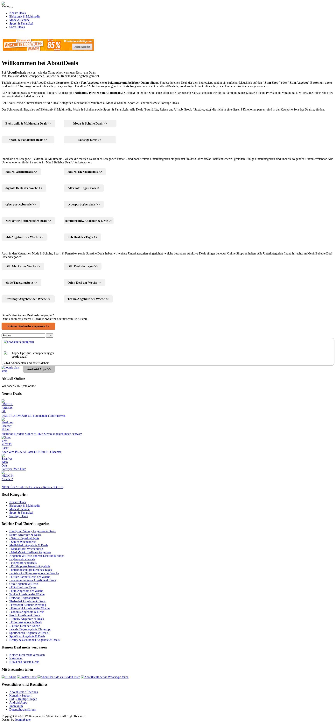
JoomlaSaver (23, 719)
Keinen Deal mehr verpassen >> (28, 326)
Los (50, 335)
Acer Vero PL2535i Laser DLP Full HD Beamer (31, 452)
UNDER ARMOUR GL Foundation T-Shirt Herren (34, 415)
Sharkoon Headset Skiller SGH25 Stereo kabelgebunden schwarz (42, 433)
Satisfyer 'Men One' (14, 469)
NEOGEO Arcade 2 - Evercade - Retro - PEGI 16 (32, 487)
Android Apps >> (39, 369)
